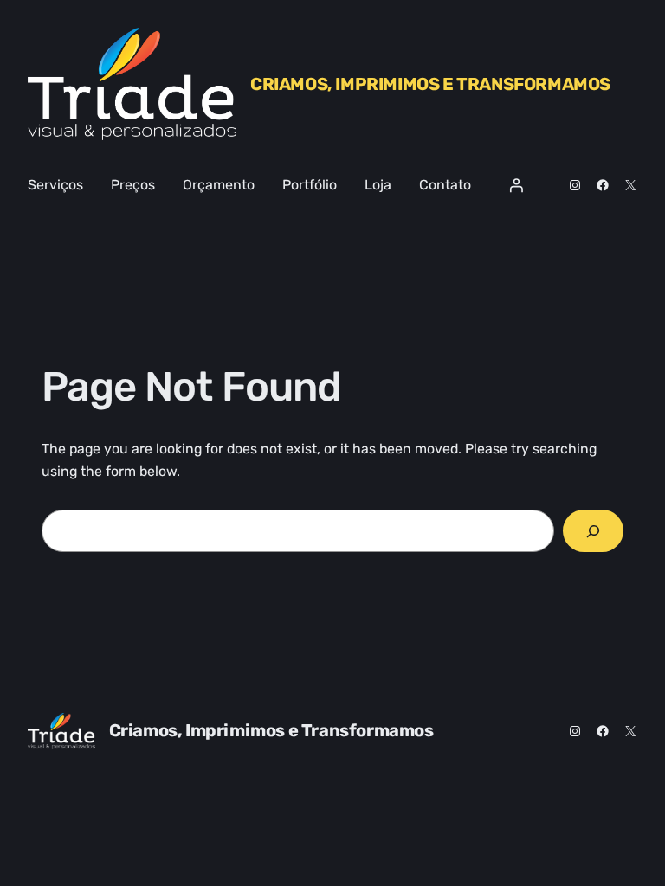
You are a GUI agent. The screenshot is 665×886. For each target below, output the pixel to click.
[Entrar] (516, 185)
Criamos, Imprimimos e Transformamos (430, 84)
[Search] (593, 531)
